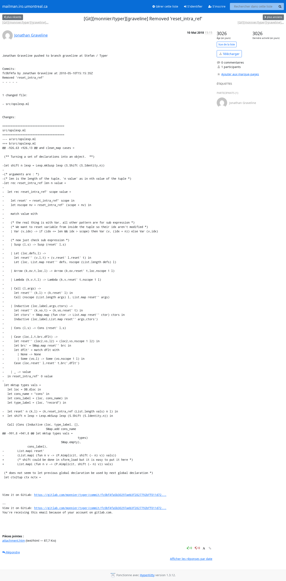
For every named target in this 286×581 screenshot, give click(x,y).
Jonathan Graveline (31, 35)
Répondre (12, 552)
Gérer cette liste (166, 6)
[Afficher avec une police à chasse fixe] (204, 548)
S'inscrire (218, 6)
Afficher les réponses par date (191, 559)
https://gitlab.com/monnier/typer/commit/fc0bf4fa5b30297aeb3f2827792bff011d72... (100, 495)
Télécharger (231, 54)
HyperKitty (147, 575)
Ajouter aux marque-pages (240, 74)
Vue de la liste (226, 44)
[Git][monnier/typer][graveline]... (25, 22)
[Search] (280, 6)
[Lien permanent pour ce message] (210, 548)
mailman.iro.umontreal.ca (25, 6)
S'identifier (194, 6)
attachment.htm (13, 541)
